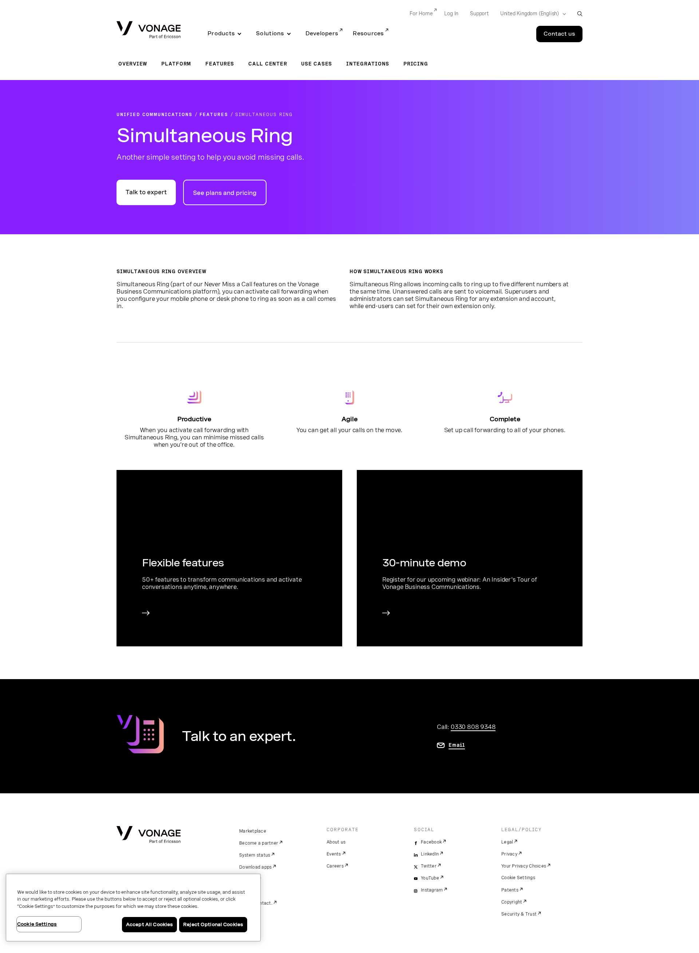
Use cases (316, 64)
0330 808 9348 (473, 726)
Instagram (432, 890)
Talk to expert (146, 192)
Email (457, 745)
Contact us (559, 34)
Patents (509, 890)
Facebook (431, 842)
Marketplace (252, 831)
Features (219, 64)
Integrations (367, 64)
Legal (507, 842)
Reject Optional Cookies (213, 924)
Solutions (270, 33)
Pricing (415, 64)
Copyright (511, 902)
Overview (132, 64)
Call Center (267, 64)
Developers (322, 33)
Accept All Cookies (149, 924)
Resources (368, 33)
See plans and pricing (225, 193)
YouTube (430, 878)
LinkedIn (430, 854)
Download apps (255, 867)
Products (221, 33)
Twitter (429, 866)
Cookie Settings (518, 877)
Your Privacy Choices (523, 866)
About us (336, 842)
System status (254, 855)
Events (334, 854)
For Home (421, 13)
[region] (133, 907)
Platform (176, 64)
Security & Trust (519, 914)
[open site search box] (579, 13)
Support (479, 13)
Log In (451, 13)
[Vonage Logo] (148, 30)
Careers (335, 866)
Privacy (509, 854)
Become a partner (258, 843)
